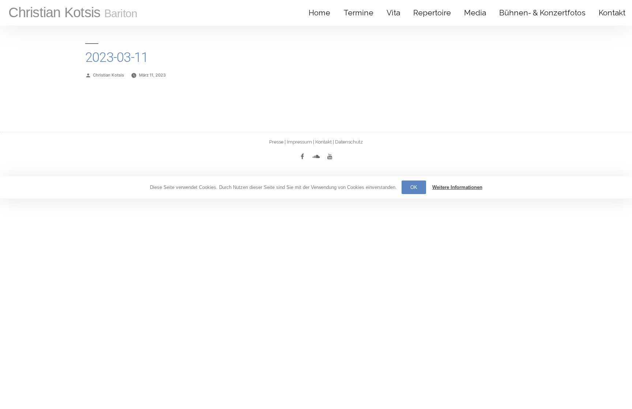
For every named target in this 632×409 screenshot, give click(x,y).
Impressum (299, 142)
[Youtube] (330, 156)
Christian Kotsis (72, 12)
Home (319, 12)
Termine (358, 12)
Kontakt (612, 12)
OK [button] (413, 187)
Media (475, 12)
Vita (393, 12)
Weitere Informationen (457, 187)
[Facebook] (302, 156)
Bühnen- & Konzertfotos (542, 12)
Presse (276, 142)
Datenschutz (349, 142)
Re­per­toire (432, 12)
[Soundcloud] (316, 156)
